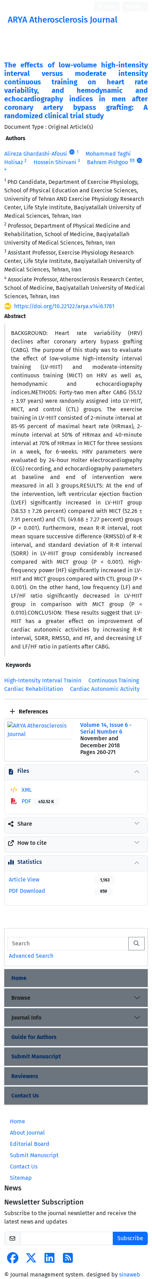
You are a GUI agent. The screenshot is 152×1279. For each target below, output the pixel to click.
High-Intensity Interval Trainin (42, 680)
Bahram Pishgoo (107, 162)
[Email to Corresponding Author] (132, 160)
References (32, 711)
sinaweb (129, 1274)
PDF (37, 801)
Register (133, 6)
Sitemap (21, 1178)
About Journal (27, 1132)
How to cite (32, 842)
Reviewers (24, 1076)
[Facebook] (12, 1260)
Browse (20, 997)
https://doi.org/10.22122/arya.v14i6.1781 (64, 306)
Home (19, 978)
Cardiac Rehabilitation (33, 689)
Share (24, 823)
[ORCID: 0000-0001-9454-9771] (139, 160)
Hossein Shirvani (55, 162)
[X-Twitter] (31, 1260)
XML (26, 790)
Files (23, 770)
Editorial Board (29, 1144)
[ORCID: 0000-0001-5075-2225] (72, 152)
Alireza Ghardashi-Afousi (35, 153)
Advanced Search (31, 955)
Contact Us (25, 1095)
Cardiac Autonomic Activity (105, 689)
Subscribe (130, 1238)
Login (108, 6)
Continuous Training (113, 680)
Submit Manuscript (36, 1056)
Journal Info (26, 1017)
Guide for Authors (34, 1037)
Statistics (29, 862)
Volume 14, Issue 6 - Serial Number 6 (105, 728)
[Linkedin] (49, 1260)
